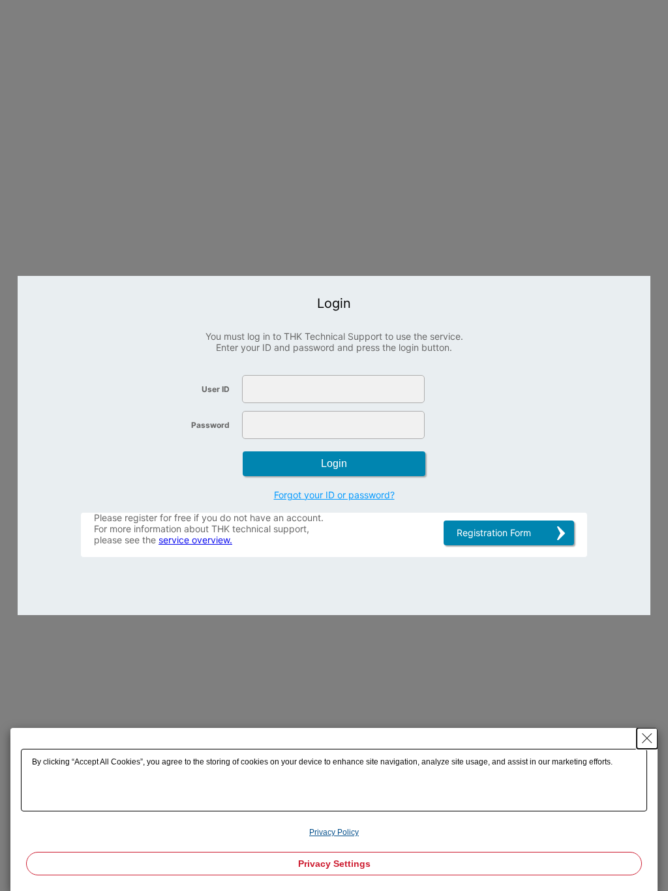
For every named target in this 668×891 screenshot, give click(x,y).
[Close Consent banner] (647, 738)
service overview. (195, 539)
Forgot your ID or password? (334, 494)
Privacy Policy (334, 832)
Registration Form (494, 532)
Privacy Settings (334, 863)
